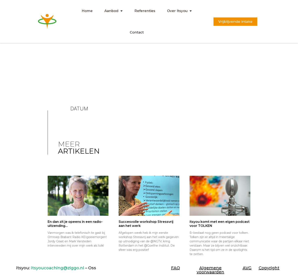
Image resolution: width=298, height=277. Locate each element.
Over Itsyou (177, 11)
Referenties (144, 11)
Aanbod (111, 11)
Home (87, 11)
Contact (137, 32)
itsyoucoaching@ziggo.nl (57, 267)
